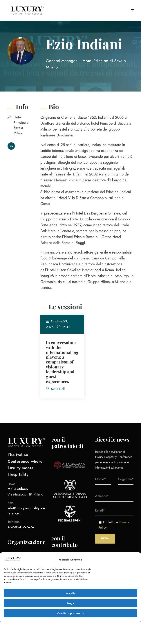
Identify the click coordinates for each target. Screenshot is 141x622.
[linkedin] (11, 146)
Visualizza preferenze (70, 613)
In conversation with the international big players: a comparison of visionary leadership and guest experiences (62, 362)
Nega (70, 603)
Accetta (70, 593)
